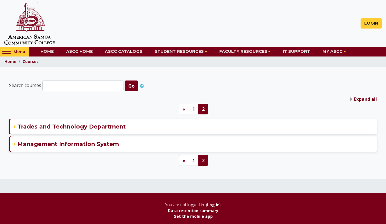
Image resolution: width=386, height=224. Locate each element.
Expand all (365, 99)
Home (47, 51)
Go (131, 86)
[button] (143, 85)
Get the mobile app (193, 216)
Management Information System (68, 144)
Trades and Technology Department (71, 126)
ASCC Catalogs (123, 51)
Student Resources (179, 51)
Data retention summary (193, 210)
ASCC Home (79, 51)
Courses (30, 61)
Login (371, 23)
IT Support (296, 51)
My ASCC (332, 51)
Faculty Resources (243, 51)
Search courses (25, 85)
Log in (213, 204)
